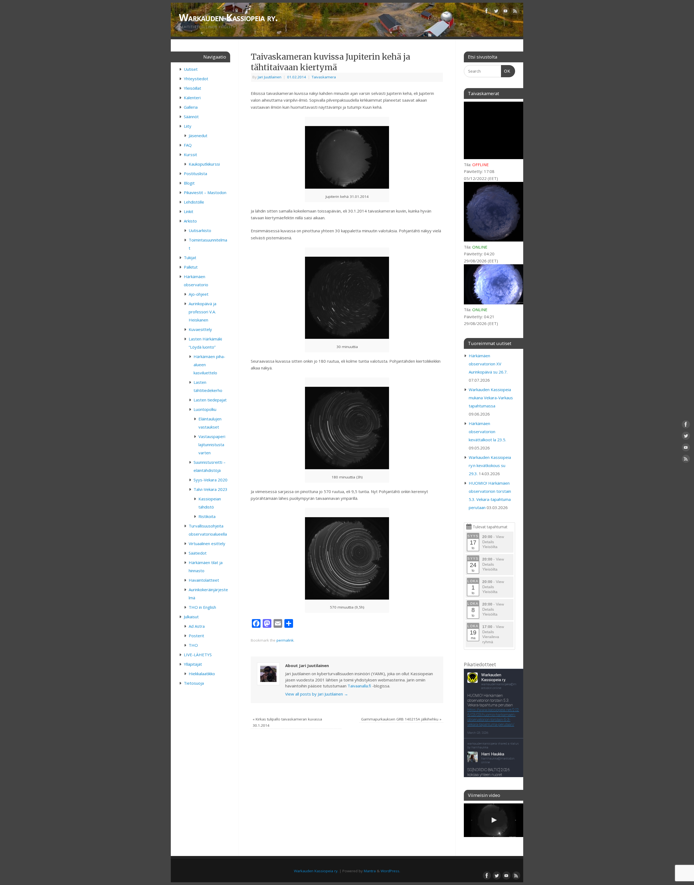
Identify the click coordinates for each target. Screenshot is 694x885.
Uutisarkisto (200, 230)
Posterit (196, 635)
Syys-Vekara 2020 (210, 479)
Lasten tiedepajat (210, 400)
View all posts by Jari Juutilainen (316, 694)
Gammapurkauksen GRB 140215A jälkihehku (401, 719)
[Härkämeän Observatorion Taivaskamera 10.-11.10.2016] (493, 820)
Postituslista (195, 173)
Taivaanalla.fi (359, 685)
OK (506, 71)
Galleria (191, 107)
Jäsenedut (198, 135)
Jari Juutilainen (269, 77)
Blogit (189, 183)
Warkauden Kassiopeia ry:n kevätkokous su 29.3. (490, 465)
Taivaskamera (324, 77)
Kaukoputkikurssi (204, 164)
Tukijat (190, 257)
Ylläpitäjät (193, 664)
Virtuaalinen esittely (207, 543)
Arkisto (190, 221)
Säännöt (191, 116)
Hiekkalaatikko (202, 673)
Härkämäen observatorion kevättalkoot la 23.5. (487, 431)
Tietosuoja (194, 683)
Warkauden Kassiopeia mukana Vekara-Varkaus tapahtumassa (491, 397)
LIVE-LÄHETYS (198, 654)
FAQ (188, 145)
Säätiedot (198, 553)
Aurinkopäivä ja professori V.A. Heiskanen (202, 312)
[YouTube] (506, 12)
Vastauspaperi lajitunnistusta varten (211, 444)
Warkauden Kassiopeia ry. (228, 17)
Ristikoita (207, 516)
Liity (187, 126)
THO (193, 645)
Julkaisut (191, 616)
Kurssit (190, 154)
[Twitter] (496, 12)
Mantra (370, 870)
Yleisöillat (192, 88)
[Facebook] (487, 12)
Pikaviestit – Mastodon (205, 192)
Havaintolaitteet (204, 580)
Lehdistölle (194, 202)
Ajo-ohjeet (198, 294)
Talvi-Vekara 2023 (210, 489)
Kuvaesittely (200, 329)
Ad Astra (197, 626)
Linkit (188, 211)
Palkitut (191, 267)
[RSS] (515, 12)
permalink (285, 640)
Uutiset (191, 69)
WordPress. (390, 870)
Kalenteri (192, 97)
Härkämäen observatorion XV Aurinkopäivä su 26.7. (488, 364)
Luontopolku (205, 409)
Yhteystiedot (196, 78)
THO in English (202, 607)
